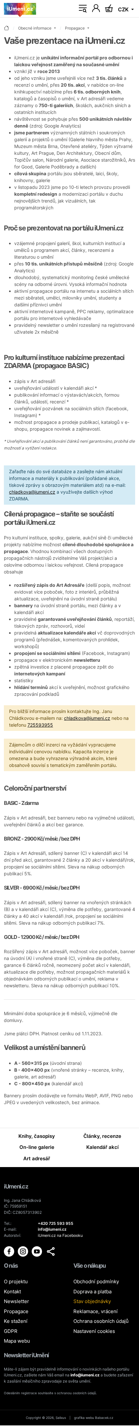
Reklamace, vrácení (95, 1311)
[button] (51, 1251)
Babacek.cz (104, 1418)
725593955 (40, 725)
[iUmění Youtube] (37, 1251)
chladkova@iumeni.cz (32, 492)
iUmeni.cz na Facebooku (60, 1235)
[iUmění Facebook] (9, 1251)
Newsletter (16, 1301)
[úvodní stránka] (6, 28)
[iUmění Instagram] (23, 1251)
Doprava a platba (92, 1291)
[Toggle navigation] (82, 8)
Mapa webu (17, 1341)
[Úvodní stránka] (20, 9)
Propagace (16, 1311)
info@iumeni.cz (85, 1375)
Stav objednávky (92, 1301)
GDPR (10, 1331)
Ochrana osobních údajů (101, 1321)
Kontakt (12, 1291)
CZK (124, 9)
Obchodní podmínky (96, 1281)
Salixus (61, 1418)
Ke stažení (15, 1321)
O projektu (16, 1281)
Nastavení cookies (94, 1331)
